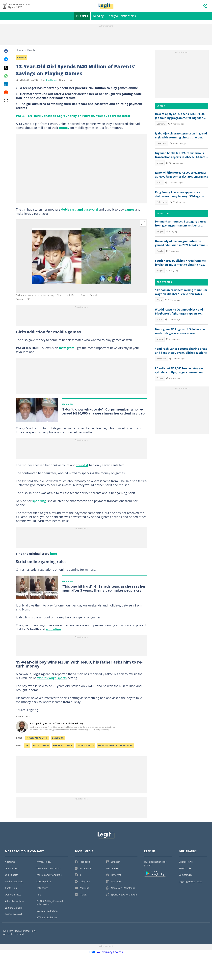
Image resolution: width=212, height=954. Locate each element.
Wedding (98, 16)
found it (82, 465)
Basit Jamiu (51, 79)
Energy (160, 378)
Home (19, 50)
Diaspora (58, 737)
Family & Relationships (122, 16)
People (82, 16)
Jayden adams (85, 745)
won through (46, 678)
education (53, 629)
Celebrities (162, 143)
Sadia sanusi (41, 745)
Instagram (66, 348)
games (129, 209)
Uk (27, 745)
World (159, 182)
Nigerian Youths (37, 737)
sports (62, 678)
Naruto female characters (115, 745)
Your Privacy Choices (110, 952)
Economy (161, 123)
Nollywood (161, 358)
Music (159, 319)
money (64, 128)
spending (39, 501)
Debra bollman (63, 745)
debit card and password (79, 209)
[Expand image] (143, 223)
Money (160, 162)
